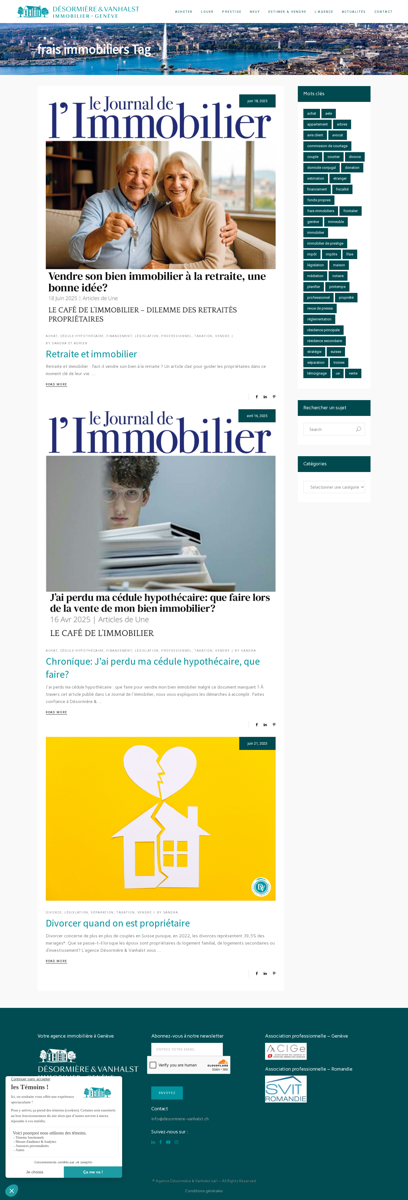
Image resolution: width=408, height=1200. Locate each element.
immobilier (315, 232)
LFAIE (349, 254)
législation (315, 265)
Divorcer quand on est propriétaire (118, 923)
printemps (337, 287)
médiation (315, 276)
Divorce (54, 912)
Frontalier (350, 211)
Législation (147, 336)
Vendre (222, 336)
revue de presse (320, 308)
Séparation (102, 912)
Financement (119, 336)
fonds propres (319, 200)
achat (311, 113)
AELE (328, 113)
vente (353, 373)
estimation (315, 178)
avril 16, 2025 (257, 416)
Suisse (336, 352)
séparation (315, 362)
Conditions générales (204, 1191)
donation (352, 167)
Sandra (248, 650)
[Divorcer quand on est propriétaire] (161, 819)
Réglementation (319, 319)
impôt (312, 254)
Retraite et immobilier (91, 354)
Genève (313, 222)
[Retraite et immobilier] (161, 209)
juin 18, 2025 (257, 101)
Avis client (315, 135)
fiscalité (342, 189)
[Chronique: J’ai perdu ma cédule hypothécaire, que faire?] (161, 524)
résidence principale (323, 330)
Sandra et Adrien (69, 343)
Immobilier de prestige (325, 243)
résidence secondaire (324, 341)
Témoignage (317, 373)
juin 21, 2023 (257, 743)
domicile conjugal (321, 167)
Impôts (331, 254)
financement (317, 189)
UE (338, 373)
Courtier (334, 157)
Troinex (339, 362)
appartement (317, 124)
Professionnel (176, 336)
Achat (51, 336)
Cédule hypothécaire (82, 336)
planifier (313, 287)
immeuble (336, 222)
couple (312, 157)
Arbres (342, 124)
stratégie (314, 352)
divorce (355, 157)
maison (339, 265)
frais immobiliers (320, 211)
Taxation (203, 336)
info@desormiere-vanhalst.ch (180, 1118)
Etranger (340, 178)
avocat (337, 135)
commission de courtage (327, 146)
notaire (338, 276)
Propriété (346, 297)
